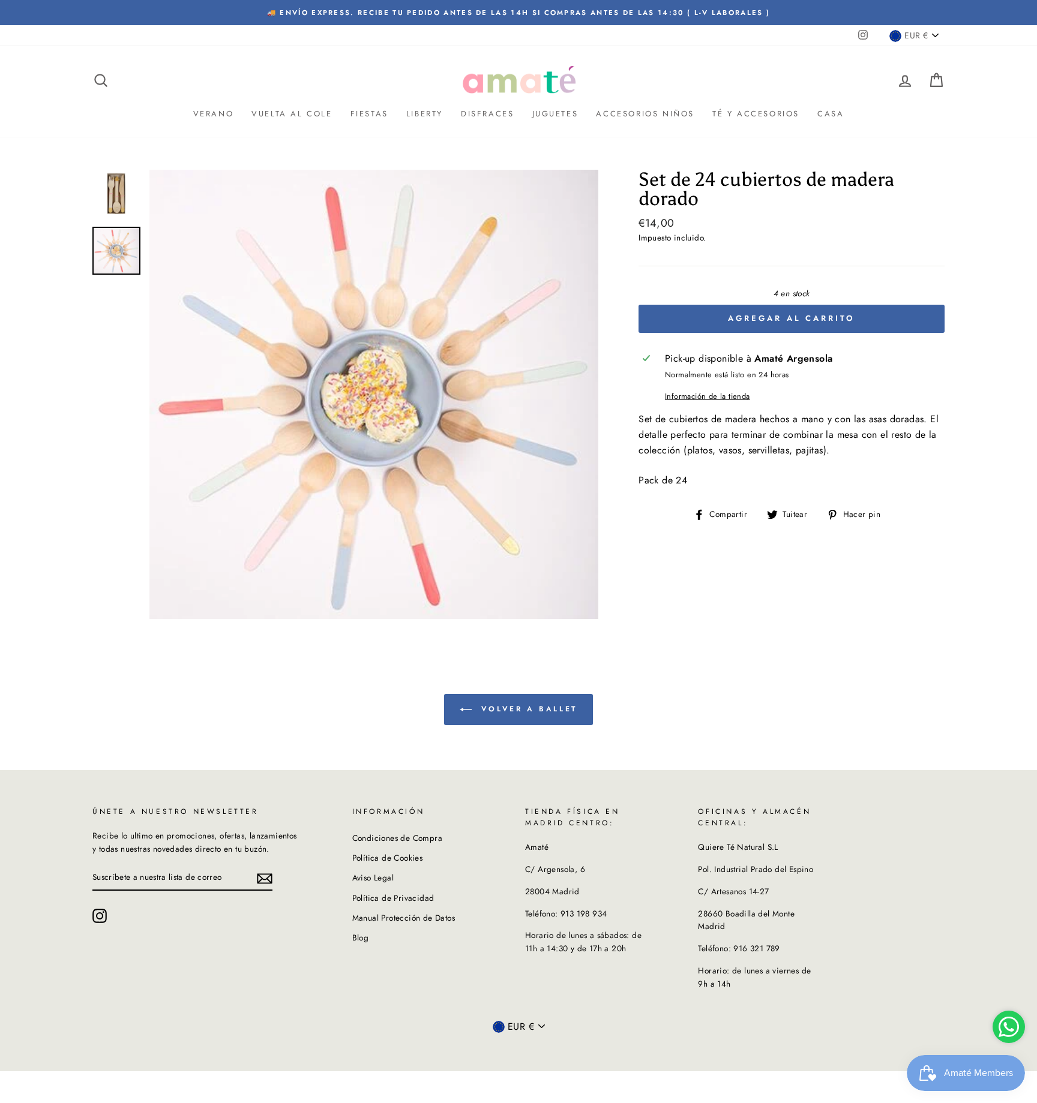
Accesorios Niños (645, 113)
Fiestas (369, 113)
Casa (830, 113)
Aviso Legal (373, 877)
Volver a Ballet (526, 709)
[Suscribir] (264, 877)
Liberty (424, 113)
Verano (213, 113)
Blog (360, 937)
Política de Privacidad (393, 898)
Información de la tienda (707, 396)
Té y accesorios (755, 113)
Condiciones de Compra (397, 838)
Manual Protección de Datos (403, 918)
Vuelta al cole (291, 113)
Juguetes (555, 113)
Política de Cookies (387, 858)
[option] (518, 12)
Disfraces (487, 113)
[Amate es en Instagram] (99, 916)
